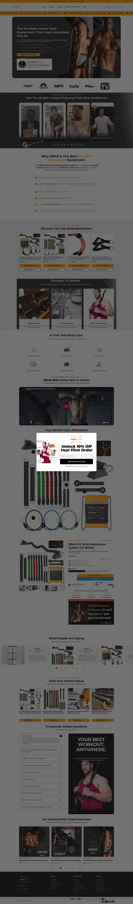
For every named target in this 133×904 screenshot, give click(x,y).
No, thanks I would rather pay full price (76, 466)
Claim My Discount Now (76, 461)
